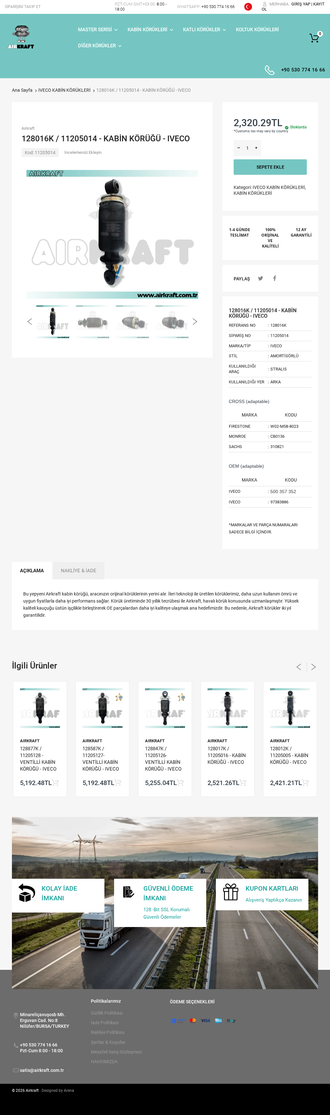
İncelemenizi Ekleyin (83, 152)
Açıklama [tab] (32, 571)
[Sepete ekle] (55, 783)
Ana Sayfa (22, 90)
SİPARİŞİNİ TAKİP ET (23, 7)
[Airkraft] (21, 37)
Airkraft (28, 128)
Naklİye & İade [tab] (78, 571)
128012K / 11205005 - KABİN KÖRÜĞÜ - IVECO (289, 755)
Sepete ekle (270, 167)
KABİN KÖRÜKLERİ (253, 193)
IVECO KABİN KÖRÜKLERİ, (279, 187)
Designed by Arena (58, 1090)
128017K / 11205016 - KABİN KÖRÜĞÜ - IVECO (227, 755)
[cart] (316, 38)
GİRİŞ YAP (300, 4)
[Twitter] (261, 278)
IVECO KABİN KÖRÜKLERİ (64, 90)
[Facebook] (275, 278)
